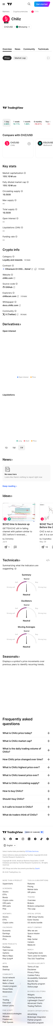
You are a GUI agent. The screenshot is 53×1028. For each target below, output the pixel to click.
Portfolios (6, 947)
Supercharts (8, 883)
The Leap (32, 909)
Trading (6, 1000)
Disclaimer (32, 969)
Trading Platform (35, 1006)
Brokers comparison (36, 906)
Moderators (7, 992)
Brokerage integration (37, 1017)
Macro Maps (8, 956)
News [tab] (17, 49)
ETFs (5, 894)
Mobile (5, 966)
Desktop (6, 969)
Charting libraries (35, 997)
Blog (29, 936)
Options (6, 953)
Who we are (32, 930)
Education (7, 1003)
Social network (9, 977)
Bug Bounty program (36, 984)
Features (31, 883)
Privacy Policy (33, 972)
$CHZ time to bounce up (16, 524)
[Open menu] (3, 4)
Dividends (7, 936)
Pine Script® (8, 958)
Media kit (31, 945)
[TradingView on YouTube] (17, 839)
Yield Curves (8, 950)
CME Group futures (35, 917)
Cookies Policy (34, 975)
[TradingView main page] (9, 4)
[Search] (29, 4)
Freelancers (7, 1019)
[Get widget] (47, 560)
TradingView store (35, 953)
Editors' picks (8, 1005)
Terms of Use (33, 966)
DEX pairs (7, 906)
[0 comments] (15, 547)
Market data (33, 889)
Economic (7, 930)
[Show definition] (25, 173)
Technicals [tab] (43, 49)
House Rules (8, 989)
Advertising (32, 1014)
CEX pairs (7, 903)
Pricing (30, 886)
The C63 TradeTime (36, 958)
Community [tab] (29, 49)
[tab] (7, 58)
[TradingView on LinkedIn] (29, 839)
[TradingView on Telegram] (35, 839)
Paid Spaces (8, 1022)
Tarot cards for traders (37, 956)
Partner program (34, 1020)
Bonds (5, 897)
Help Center (33, 939)
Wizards (6, 1016)
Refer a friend (8, 983)
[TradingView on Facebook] (10, 839)
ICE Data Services (31, 851)
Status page (33, 986)
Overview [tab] (7, 49)
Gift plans (32, 892)
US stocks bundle (35, 922)
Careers (31, 942)
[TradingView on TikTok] (41, 839)
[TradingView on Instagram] (23, 839)
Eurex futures (33, 920)
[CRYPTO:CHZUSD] (5, 519)
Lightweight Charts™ (36, 1000)
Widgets (31, 995)
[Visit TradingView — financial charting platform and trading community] (13, 108)
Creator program (10, 986)
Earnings (6, 933)
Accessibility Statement (37, 978)
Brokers (31, 903)
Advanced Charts (35, 1003)
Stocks (5, 892)
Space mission (34, 933)
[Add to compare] (29, 143)
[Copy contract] (35, 269)
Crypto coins (8, 900)
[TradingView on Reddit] (47, 839)
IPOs (5, 939)
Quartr (37, 868)
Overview (32, 900)
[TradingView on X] (4, 839)
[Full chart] (48, 58)
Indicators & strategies (12, 1013)
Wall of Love (8, 980)
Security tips (33, 981)
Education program (36, 1023)
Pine (4, 909)
